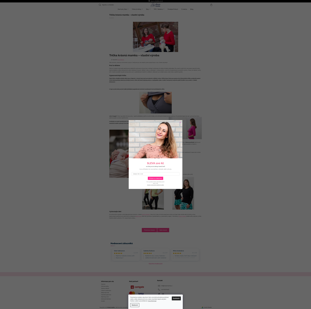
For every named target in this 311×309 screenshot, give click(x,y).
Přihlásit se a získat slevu (155, 178)
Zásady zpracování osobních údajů (155, 184)
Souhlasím (176, 298)
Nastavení (135, 305)
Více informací (152, 301)
